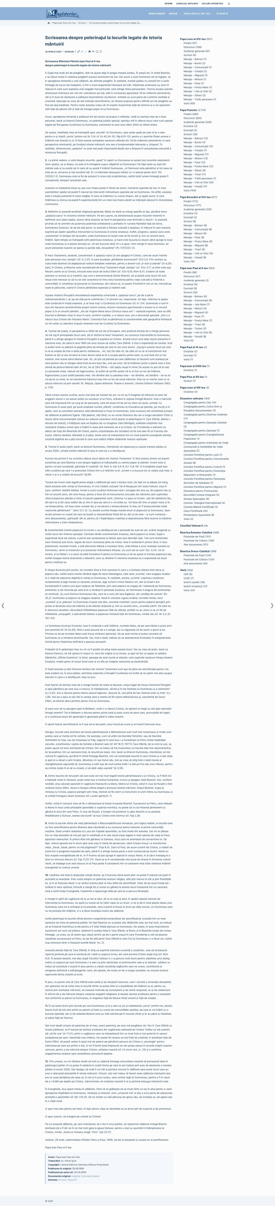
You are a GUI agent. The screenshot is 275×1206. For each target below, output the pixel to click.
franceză (85, 1176)
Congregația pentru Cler (197, 402)
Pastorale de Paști (194, 536)
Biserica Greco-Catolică (195, 551)
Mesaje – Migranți (194, 75)
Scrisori (82, 22)
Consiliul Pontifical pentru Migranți (203, 486)
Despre (169, 3)
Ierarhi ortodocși (193, 586)
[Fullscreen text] (97, 52)
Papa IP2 (72, 1180)
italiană (95, 1176)
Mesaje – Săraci (193, 95)
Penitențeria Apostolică (197, 515)
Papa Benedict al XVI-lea (195, 197)
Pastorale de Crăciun (196, 540)
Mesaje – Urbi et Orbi (196, 91)
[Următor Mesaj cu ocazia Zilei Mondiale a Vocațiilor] (272, 605)
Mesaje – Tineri (192, 174)
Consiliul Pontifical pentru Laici (201, 454)
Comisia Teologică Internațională (202, 502)
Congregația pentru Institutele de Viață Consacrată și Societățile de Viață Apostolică (206, 446)
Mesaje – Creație (193, 71)
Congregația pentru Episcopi (200, 430)
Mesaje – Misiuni (193, 79)
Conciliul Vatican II (187, 3)
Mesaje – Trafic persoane (198, 99)
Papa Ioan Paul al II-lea (64, 22)
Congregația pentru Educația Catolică (205, 422)
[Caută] (229, 4)
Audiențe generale (194, 51)
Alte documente (193, 544)
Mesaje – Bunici (193, 63)
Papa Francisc (188, 110)
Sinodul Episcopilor (194, 498)
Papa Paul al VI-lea (191, 347)
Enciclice (189, 126)
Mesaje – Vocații (193, 186)
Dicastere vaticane (191, 398)
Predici (187, 43)
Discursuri (189, 47)
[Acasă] (49, 23)
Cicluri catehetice (212, 3)
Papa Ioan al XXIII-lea (193, 366)
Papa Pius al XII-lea (192, 376)
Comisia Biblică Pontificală (199, 506)
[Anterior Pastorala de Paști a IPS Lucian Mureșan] (2, 605)
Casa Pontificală (193, 510)
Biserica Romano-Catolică (196, 532)
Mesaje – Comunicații (196, 67)
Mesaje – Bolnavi (193, 59)
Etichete (222, 13)
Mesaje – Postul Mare (196, 87)
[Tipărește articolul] (90, 52)
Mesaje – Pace (192, 83)
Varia (186, 103)
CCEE (187, 578)
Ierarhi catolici (192, 582)
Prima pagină (157, 13)
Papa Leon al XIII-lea (192, 387)
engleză (75, 1176)
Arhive (173, 13)
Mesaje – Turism (193, 328)
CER (186, 574)
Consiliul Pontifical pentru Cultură (203, 466)
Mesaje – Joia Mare (195, 304)
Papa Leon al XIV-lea (197, 13)
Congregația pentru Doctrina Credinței (205, 414)
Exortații (188, 130)
